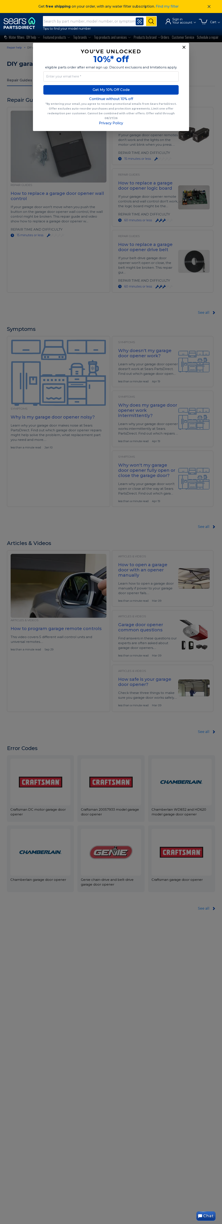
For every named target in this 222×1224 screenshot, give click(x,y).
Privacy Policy (111, 123)
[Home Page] (21, 23)
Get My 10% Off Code (111, 90)
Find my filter (167, 6)
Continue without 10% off (111, 99)
